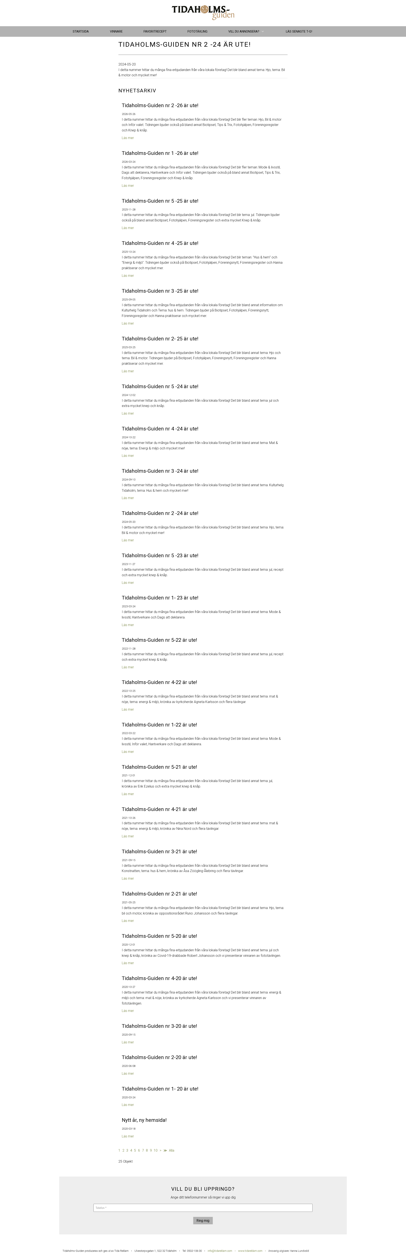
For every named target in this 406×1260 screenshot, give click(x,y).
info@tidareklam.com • (223, 1250)
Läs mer (128, 138)
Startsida (81, 31)
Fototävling (197, 31)
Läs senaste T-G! (299, 31)
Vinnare (116, 31)
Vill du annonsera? (243, 31)
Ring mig (202, 1221)
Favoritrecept (155, 31)
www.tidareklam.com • (252, 1250)
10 (156, 1150)
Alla (171, 1150)
